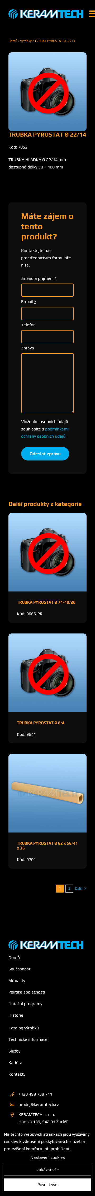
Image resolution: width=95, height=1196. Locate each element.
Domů (12, 41)
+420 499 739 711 (35, 1094)
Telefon (28, 324)
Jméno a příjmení (38, 278)
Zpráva (27, 347)
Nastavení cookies (47, 1157)
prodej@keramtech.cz (38, 1104)
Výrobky (26, 41)
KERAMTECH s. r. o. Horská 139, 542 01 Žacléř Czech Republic (43, 1121)
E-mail (28, 301)
